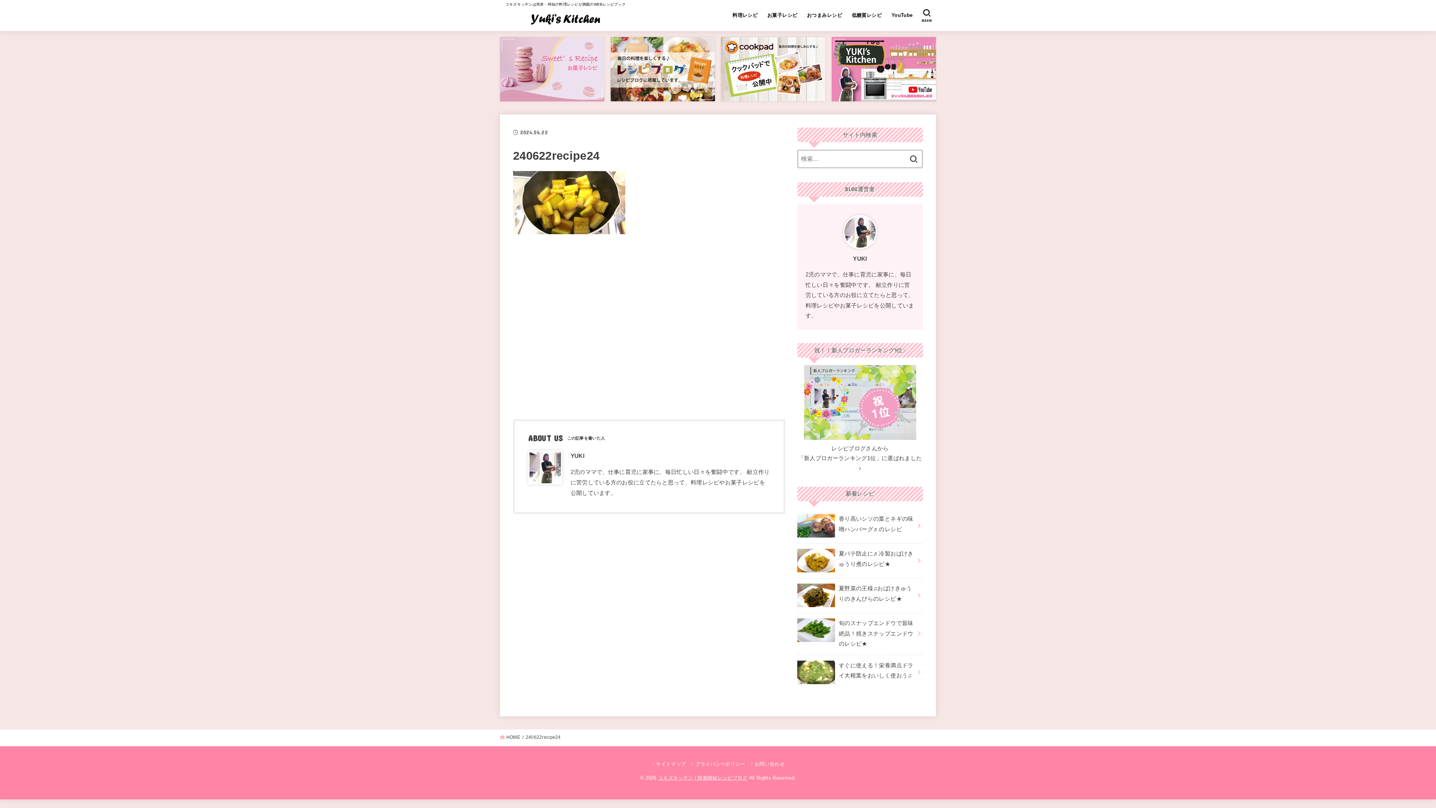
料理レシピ (745, 15)
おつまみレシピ (824, 15)
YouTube (902, 15)
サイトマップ (671, 764)
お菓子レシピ (782, 15)
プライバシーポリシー (720, 764)
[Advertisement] (649, 324)
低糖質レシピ (867, 15)
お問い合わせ (770, 764)
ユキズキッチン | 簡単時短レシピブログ (703, 778)
